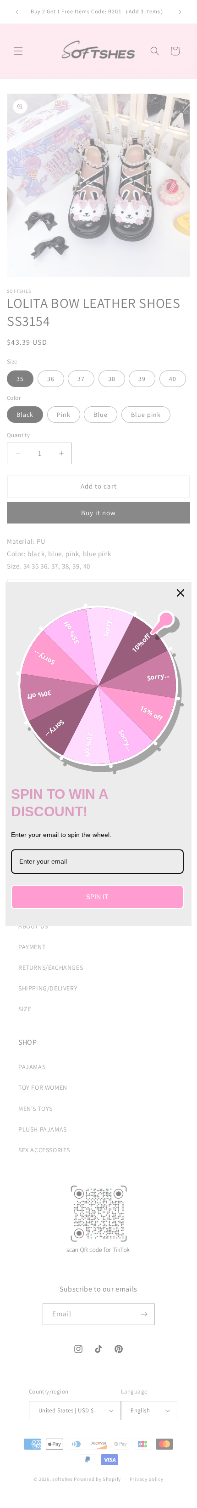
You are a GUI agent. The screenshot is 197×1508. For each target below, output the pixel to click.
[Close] (181, 593)
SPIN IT (97, 896)
